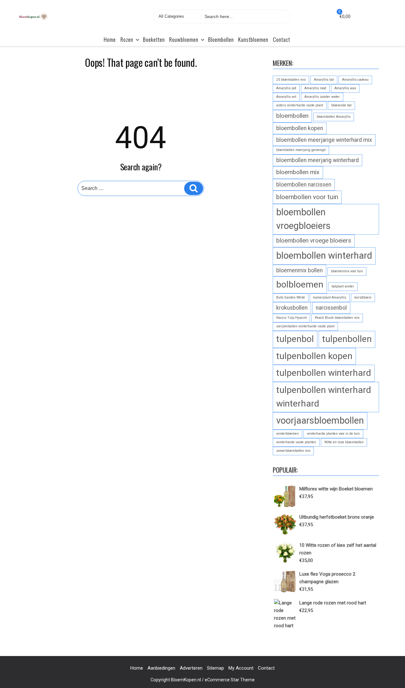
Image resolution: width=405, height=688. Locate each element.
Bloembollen (221, 39)
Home (110, 39)
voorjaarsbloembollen (320, 420)
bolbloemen (299, 284)
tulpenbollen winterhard (323, 373)
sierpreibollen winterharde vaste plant (305, 326)
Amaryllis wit (286, 97)
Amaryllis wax (345, 88)
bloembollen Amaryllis (334, 117)
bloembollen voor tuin (307, 197)
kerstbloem (362, 297)
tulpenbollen (347, 339)
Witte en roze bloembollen (344, 442)
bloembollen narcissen (303, 184)
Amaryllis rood (315, 88)
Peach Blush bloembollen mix (337, 318)
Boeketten (154, 39)
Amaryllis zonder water (322, 97)
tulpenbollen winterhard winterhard (323, 397)
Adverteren (191, 668)
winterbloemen (287, 434)
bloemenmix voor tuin (347, 271)
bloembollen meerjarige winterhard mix (324, 140)
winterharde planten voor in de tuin (333, 434)
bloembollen (292, 115)
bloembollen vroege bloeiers (313, 240)
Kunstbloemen (253, 39)
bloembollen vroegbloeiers (303, 219)
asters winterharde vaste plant (299, 105)
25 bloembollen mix (291, 80)
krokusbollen (292, 308)
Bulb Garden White (290, 297)
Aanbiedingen (161, 668)
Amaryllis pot (286, 88)
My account (240, 668)
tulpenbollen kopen (314, 356)
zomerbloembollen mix (293, 451)
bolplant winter (343, 286)
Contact (281, 39)
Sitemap (215, 668)
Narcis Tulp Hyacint (291, 318)
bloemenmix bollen (299, 270)
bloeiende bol (341, 105)
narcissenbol (331, 308)
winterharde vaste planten (296, 442)
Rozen (127, 39)
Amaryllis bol (324, 80)
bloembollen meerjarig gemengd (301, 150)
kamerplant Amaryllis (329, 297)
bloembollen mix (298, 172)
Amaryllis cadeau (355, 80)
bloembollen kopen (299, 128)
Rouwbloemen (183, 39)
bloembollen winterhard (324, 255)
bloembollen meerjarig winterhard (317, 160)
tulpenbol (295, 339)
